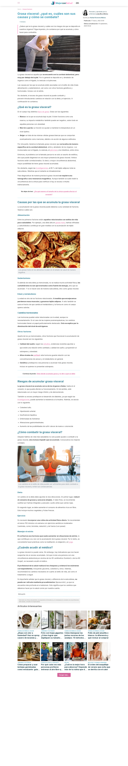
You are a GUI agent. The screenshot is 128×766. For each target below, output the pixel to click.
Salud (19, 9)
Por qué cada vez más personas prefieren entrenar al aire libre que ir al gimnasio (52, 667)
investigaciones (42, 168)
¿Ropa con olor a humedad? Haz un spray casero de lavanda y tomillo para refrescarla (28, 635)
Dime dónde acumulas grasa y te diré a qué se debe (56, 374)
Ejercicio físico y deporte (50, 662)
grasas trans (60, 223)
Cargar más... (64, 675)
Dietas (66, 662)
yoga (71, 542)
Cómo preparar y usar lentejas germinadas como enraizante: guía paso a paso (28, 667)
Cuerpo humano (27, 9)
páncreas (53, 150)
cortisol (36, 355)
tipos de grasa (43, 112)
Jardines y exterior (47, 631)
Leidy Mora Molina (102, 14)
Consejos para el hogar (26, 631)
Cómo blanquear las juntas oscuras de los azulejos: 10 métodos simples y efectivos (74, 635)
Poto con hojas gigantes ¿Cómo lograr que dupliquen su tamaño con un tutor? (52, 635)
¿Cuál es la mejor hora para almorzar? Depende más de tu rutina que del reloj (75, 667)
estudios (46, 344)
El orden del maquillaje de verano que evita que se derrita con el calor (99, 667)
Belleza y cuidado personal (97, 662)
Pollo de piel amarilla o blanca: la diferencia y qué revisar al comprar (98, 635)
